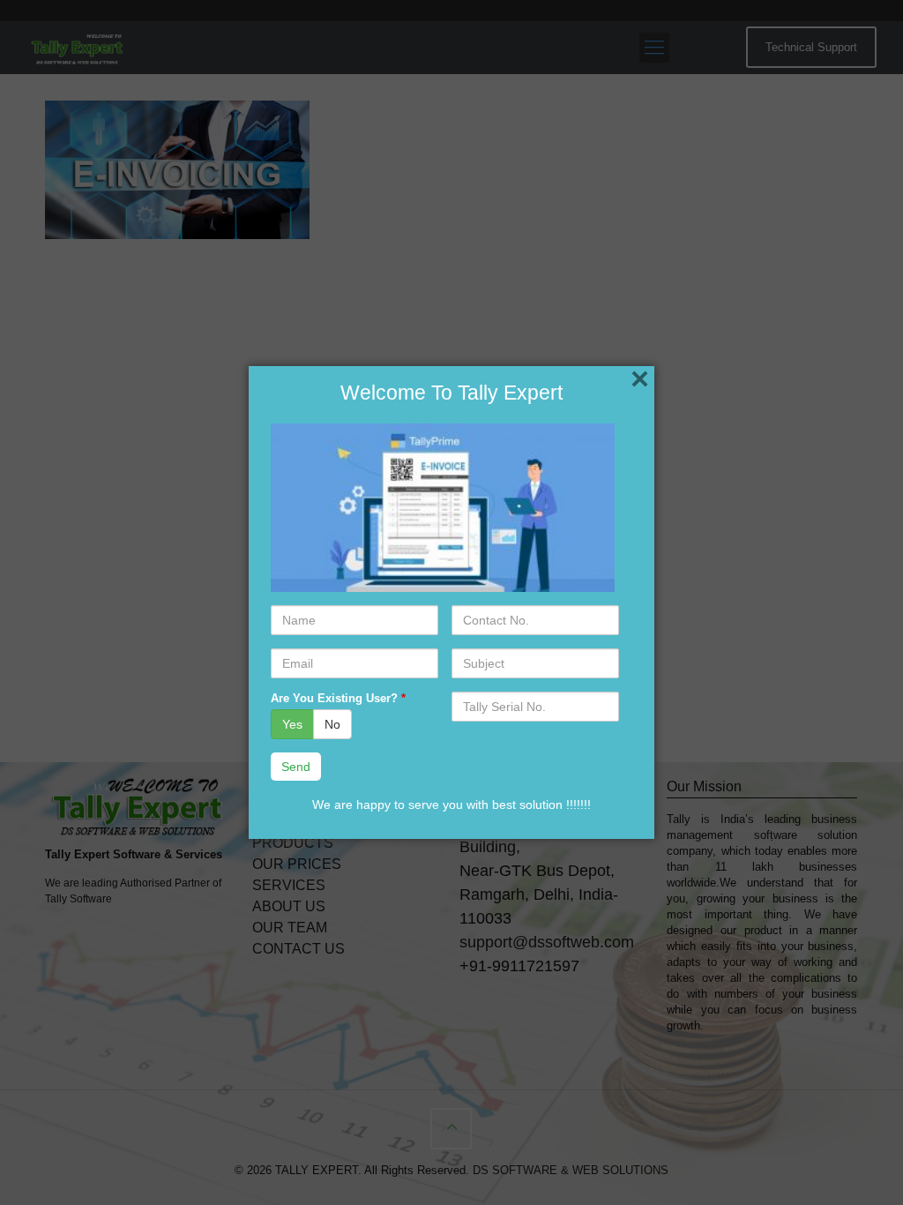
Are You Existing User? (338, 698)
